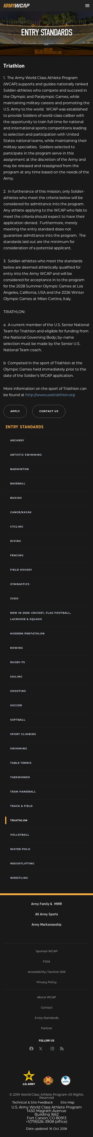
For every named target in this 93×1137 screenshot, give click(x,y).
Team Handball (23, 791)
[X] (42, 1049)
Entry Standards (46, 1018)
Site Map (67, 1102)
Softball (18, 719)
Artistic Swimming (26, 454)
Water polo (20, 849)
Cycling (16, 526)
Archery (17, 440)
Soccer (16, 705)
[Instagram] (52, 1049)
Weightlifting (22, 863)
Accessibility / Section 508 (46, 972)
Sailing (16, 676)
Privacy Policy (47, 982)
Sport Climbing (23, 734)
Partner (46, 1028)
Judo (14, 598)
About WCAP (46, 997)
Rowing (16, 647)
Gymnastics (20, 584)
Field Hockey (21, 569)
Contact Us (48, 411)
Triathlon (19, 820)
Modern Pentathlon (27, 633)
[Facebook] (31, 1049)
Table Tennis (21, 762)
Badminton (19, 469)
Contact (46, 1007)
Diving (15, 541)
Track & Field (21, 806)
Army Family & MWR (46, 904)
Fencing (16, 555)
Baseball (18, 483)
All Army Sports (46, 914)
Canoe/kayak (21, 512)
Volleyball (19, 834)
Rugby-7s (17, 662)
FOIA (46, 961)
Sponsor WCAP (47, 951)
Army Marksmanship (46, 924)
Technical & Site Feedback (32, 1102)
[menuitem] (46, 440)
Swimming (18, 748)
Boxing (16, 497)
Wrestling (19, 877)
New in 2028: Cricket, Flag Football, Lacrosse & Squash (40, 616)
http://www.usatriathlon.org (50, 395)
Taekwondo (20, 777)
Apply (15, 411)
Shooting (18, 691)
